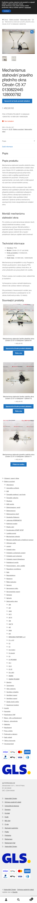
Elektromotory (11, 511)
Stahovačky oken (25, 19)
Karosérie (7, 711)
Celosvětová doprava (12, 806)
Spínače (9, 598)
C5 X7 (10, 129)
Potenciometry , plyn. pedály (15, 566)
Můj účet (7, 821)
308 (10, 621)
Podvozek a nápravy (10, 734)
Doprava (7, 809)
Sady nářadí (8, 737)
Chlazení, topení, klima (11, 478)
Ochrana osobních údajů (13, 802)
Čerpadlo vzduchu (12, 498)
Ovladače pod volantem (14, 556)
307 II (10, 617)
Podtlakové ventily (12, 562)
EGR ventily (10, 504)
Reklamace (8, 839)
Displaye (9, 501)
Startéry (8, 682)
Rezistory (9, 579)
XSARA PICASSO (14, 679)
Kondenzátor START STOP (15, 530)
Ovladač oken (10, 549)
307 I (10, 614)
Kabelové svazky (11, 524)
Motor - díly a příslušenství (13, 718)
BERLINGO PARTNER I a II (17, 637)
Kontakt (7, 813)
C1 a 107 (11, 640)
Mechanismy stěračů (13, 536)
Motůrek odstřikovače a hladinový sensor (19, 540)
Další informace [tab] (7, 146)
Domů (6, 19)
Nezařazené (8, 728)
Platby (7, 832)
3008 (10, 611)
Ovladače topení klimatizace (15, 559)
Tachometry (10, 685)
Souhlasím (6, 11)
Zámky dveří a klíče (12, 702)
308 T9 (11, 624)
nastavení (28, 7)
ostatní (8, 546)
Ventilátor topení (11, 695)
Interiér (6, 708)
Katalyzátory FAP (9, 715)
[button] (31, 31)
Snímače (9, 595)
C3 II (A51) (12, 650)
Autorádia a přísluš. (12, 488)
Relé (7, 572)
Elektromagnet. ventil (13, 507)
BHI (7, 491)
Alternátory (10, 485)
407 (10, 627)
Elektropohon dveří (12, 514)
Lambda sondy (11, 533)
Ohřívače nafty (11, 543)
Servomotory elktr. (12, 588)
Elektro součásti (14, 19)
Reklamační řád (10, 843)
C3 (9, 647)
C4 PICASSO (13, 660)
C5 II (10, 666)
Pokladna (8, 835)
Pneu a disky (8, 731)
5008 (10, 630)
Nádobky (7, 724)
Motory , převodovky (11, 721)
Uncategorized (9, 744)
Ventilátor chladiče (12, 692)
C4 (9, 656)
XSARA (11, 676)
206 (10, 605)
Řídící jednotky (11, 582)
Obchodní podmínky (11, 828)
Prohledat (18, 899)
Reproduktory (10, 575)
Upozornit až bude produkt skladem (17, 101)
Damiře (15, 892)
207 (10, 608)
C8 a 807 (11, 672)
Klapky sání (10, 527)
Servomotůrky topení (13, 592)
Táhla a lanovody (9, 741)
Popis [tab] (4, 141)
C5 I (10, 663)
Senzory (9, 585)
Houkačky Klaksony (12, 517)
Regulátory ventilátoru (13, 569)
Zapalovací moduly (12, 705)
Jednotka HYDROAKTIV (14, 520)
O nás (7, 824)
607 (10, 634)
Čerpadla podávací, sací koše (16, 494)
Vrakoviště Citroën (11, 798)
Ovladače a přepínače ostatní (15, 553)
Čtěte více (18, 353)
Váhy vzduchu (11, 689)
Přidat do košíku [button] (18, 464)
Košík (6, 817)
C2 (9, 643)
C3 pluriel (12, 653)
